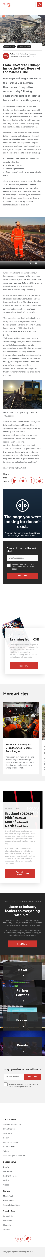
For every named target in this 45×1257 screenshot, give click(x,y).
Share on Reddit (39, 480)
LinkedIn (7, 1225)
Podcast (6, 1180)
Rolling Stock (9, 1147)
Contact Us (8, 1216)
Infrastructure (9, 1129)
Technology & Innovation (14, 1156)
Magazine (7, 1171)
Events (6, 1167)
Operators (7, 1133)
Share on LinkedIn (14, 480)
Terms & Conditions (11, 1205)
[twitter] (27, 1238)
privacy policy (25, 1086)
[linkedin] (19, 1238)
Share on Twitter (23, 480)
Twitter (6, 1229)
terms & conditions (19, 567)
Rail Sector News (10, 1142)
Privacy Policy (9, 1200)
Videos (6, 1185)
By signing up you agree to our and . (23, 567)
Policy (6, 1138)
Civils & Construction (12, 1124)
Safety (6, 1151)
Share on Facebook (31, 480)
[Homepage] (7, 5)
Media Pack (8, 1196)
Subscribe (7, 1220)
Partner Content (10, 1176)
